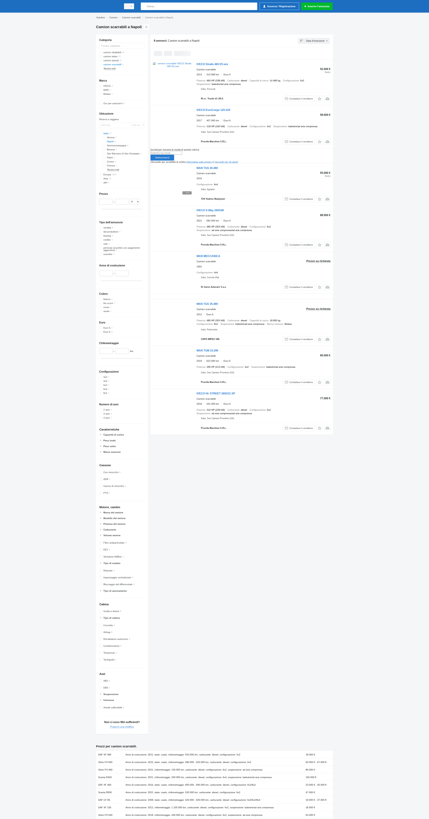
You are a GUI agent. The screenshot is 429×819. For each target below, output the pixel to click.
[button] (319, 99)
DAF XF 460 (104, 784)
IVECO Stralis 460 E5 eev (212, 64)
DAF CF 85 (104, 800)
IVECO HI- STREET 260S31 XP (216, 393)
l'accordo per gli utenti (226, 162)
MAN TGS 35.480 (207, 303)
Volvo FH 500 (105, 762)
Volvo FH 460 (105, 769)
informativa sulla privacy (199, 162)
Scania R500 (105, 792)
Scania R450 (105, 777)
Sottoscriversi (162, 157)
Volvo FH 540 (105, 815)
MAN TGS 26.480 (207, 168)
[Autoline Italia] (108, 6)
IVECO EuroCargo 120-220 (213, 110)
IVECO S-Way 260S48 (210, 210)
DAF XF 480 (104, 754)
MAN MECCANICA (208, 256)
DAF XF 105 (104, 807)
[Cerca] (144, 6)
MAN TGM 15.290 (207, 350)
